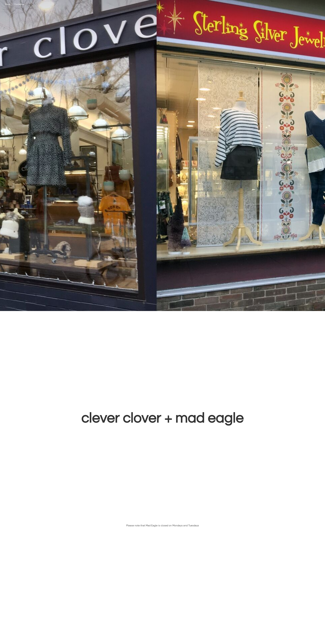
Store (7, 4)
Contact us (19, 4)
